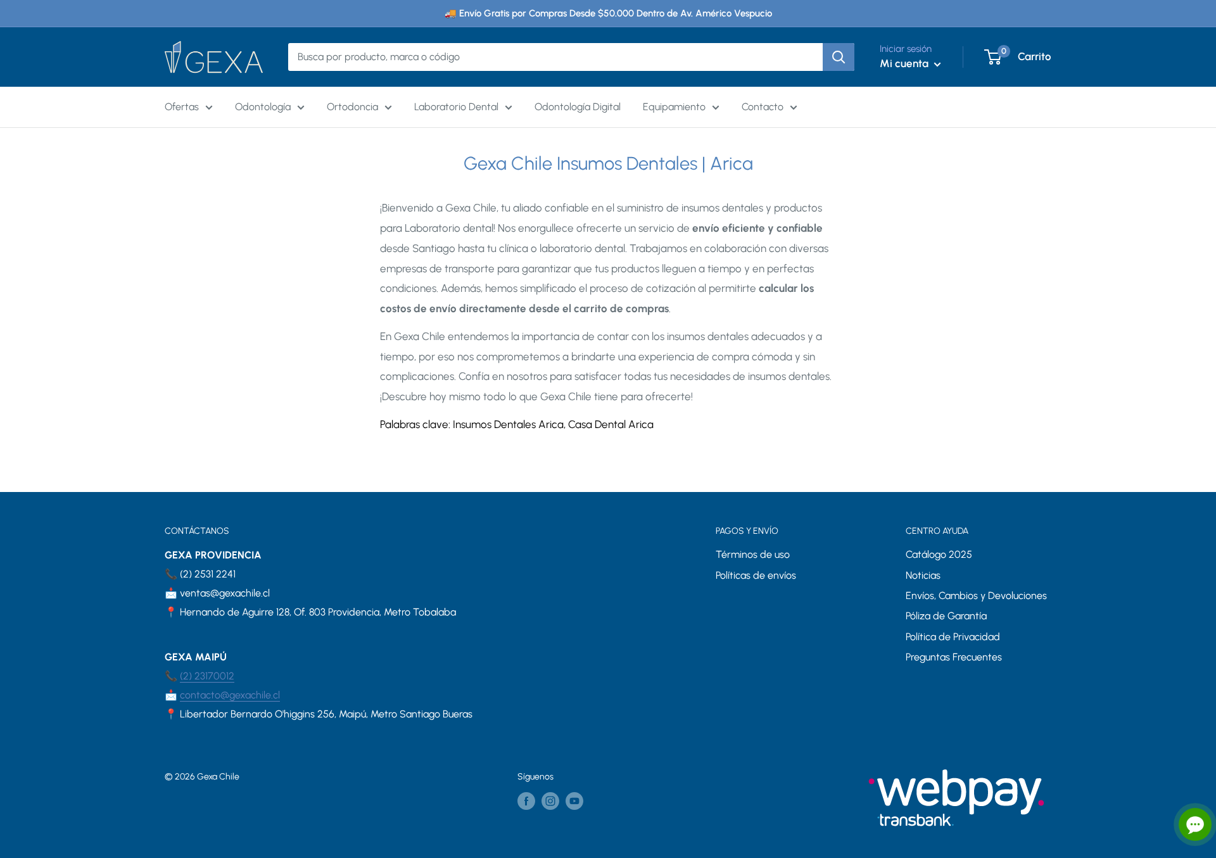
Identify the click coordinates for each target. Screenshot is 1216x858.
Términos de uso (753, 554)
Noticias (923, 575)
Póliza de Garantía (946, 616)
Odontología (263, 107)
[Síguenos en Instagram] (550, 801)
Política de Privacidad (953, 637)
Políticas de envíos (756, 575)
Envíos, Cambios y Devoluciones (976, 596)
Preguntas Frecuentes (954, 657)
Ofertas (182, 107)
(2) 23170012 (207, 676)
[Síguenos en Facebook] (526, 801)
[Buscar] (838, 57)
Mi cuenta (905, 63)
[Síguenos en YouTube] (574, 801)
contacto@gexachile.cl (230, 695)
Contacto (762, 107)
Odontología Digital (578, 107)
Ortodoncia (352, 107)
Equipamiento (674, 107)
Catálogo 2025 (939, 554)
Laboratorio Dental (456, 107)
